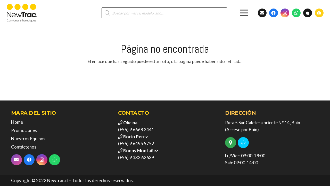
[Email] (16, 159)
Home (17, 122)
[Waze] (243, 142)
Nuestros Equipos (28, 138)
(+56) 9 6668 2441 (136, 129)
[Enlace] (22, 13)
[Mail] (262, 13)
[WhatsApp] (296, 13)
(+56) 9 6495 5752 (136, 143)
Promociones (24, 130)
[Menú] (244, 12)
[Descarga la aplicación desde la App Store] (307, 13)
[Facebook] (273, 13)
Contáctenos (23, 147)
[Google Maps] (230, 142)
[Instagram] (284, 13)
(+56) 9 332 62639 (136, 157)
